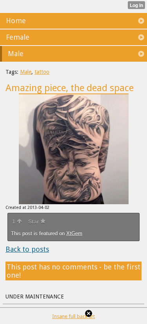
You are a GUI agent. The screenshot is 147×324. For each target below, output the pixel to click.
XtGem (74, 233)
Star (34, 221)
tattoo (41, 72)
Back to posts (27, 249)
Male (25, 72)
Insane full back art (73, 316)
